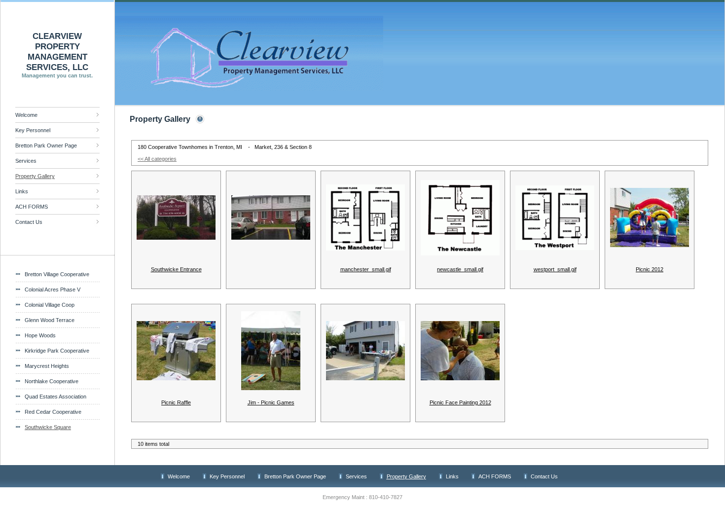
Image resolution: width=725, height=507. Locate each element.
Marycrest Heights (47, 366)
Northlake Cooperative (51, 381)
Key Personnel (32, 130)
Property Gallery (35, 176)
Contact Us (28, 222)
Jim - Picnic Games (271, 402)
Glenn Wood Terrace (49, 320)
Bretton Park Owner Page (46, 145)
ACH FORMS (31, 207)
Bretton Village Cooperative (57, 274)
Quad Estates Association (55, 396)
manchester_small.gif (365, 269)
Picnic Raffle (176, 402)
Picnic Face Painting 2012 (460, 402)
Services (25, 161)
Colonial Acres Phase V (52, 289)
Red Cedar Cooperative (53, 412)
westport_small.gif (555, 269)
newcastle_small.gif (460, 269)
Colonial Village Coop (49, 305)
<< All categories (157, 159)
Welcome (26, 115)
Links (21, 191)
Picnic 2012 (649, 269)
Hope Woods (40, 335)
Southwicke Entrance (176, 269)
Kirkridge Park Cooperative (57, 351)
